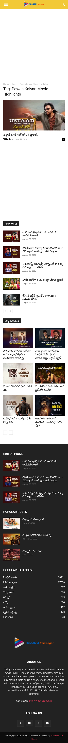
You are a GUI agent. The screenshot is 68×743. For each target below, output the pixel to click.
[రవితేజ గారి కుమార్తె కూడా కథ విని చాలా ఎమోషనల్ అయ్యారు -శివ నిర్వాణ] (11, 252)
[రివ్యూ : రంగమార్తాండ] (11, 523)
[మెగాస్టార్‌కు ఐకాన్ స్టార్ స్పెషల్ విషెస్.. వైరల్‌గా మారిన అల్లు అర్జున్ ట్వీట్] (50, 338)
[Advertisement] (34, 45)
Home (6, 83)
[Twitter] (38, 723)
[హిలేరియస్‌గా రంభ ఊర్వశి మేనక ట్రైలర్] (11, 284)
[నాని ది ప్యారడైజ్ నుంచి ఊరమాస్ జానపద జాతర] (11, 236)
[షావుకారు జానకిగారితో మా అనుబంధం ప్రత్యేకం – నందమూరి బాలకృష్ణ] (18, 338)
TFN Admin (8, 139)
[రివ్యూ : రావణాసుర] (11, 555)
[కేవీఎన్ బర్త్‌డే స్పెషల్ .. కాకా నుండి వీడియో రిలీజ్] (11, 300)
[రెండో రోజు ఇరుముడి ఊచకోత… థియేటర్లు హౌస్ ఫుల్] (50, 405)
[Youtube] (47, 723)
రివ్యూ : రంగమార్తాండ (33, 519)
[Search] (63, 4)
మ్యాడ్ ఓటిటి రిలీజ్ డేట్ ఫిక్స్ (37, 535)
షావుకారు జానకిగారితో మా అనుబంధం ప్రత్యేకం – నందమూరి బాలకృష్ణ (17, 354)
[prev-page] (5, 311)
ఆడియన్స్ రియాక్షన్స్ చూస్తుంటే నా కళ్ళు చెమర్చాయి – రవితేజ (42, 265)
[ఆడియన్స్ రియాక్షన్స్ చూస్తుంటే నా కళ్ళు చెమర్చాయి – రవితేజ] (11, 268)
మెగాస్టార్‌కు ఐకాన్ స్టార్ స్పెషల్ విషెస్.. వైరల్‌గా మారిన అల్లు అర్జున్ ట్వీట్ (48, 354)
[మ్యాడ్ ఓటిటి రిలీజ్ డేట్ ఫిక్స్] (11, 539)
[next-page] (11, 311)
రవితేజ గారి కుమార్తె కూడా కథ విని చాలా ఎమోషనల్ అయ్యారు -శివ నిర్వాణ (42, 249)
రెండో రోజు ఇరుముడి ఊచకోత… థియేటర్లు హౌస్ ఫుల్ (48, 422)
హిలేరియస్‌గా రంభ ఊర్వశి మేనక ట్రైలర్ (42, 279)
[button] (5, 4)
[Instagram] (29, 723)
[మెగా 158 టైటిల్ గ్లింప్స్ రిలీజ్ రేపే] (18, 373)
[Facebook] (20, 723)
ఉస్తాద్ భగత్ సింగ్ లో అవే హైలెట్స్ (20, 134)
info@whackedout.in (40, 700)
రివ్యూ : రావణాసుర (32, 551)
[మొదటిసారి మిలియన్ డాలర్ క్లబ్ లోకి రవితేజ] (50, 373)
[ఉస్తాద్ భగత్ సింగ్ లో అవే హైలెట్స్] (34, 115)
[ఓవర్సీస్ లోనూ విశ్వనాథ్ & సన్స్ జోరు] (18, 405)
